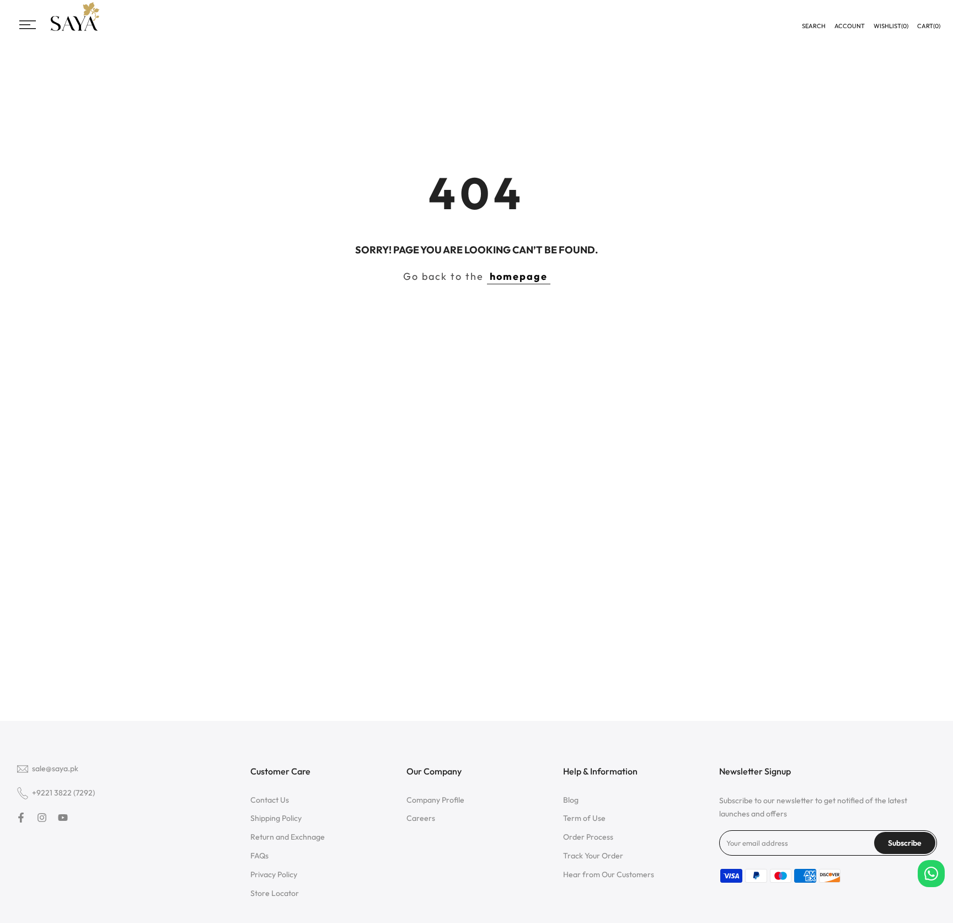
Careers (420, 818)
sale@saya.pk (55, 768)
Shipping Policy (276, 818)
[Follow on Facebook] (21, 817)
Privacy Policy (273, 874)
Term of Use (584, 818)
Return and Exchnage (287, 837)
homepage (519, 276)
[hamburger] (27, 25)
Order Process (588, 837)
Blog (571, 800)
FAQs (259, 856)
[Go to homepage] (75, 29)
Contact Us (269, 800)
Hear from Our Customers (608, 874)
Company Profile (435, 800)
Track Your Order (593, 856)
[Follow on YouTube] (63, 817)
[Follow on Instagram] (42, 817)
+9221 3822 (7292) (63, 793)
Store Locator (274, 893)
